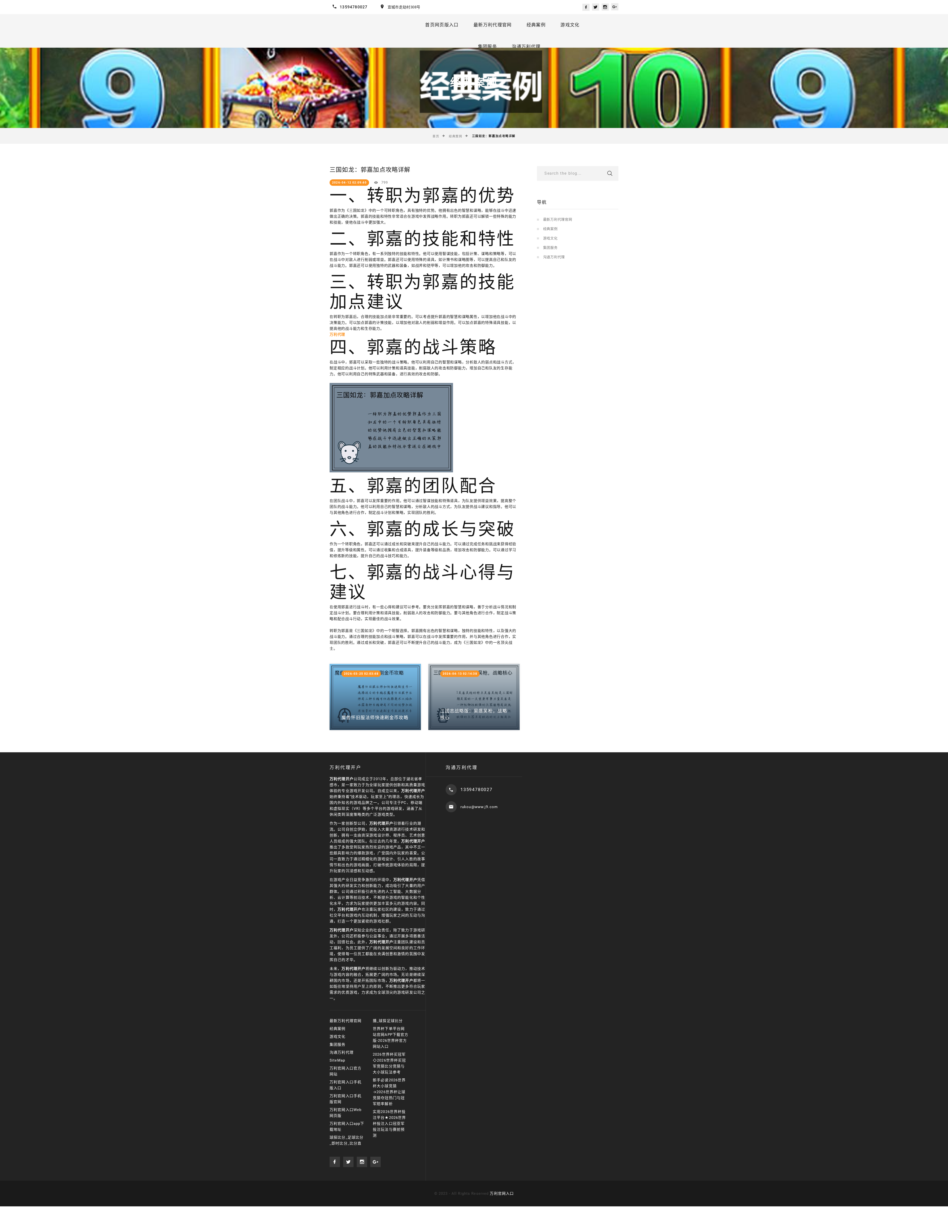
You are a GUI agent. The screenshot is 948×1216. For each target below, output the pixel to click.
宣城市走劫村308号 (404, 7)
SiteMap (337, 1060)
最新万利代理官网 (493, 24)
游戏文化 (569, 24)
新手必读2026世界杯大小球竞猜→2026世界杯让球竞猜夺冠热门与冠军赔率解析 (389, 1092)
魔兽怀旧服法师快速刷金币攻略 (374, 717)
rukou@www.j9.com (479, 807)
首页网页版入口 (441, 24)
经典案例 (536, 24)
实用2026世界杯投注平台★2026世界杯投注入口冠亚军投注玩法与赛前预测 (389, 1124)
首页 (436, 136)
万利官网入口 (502, 1193)
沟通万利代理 (526, 46)
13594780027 (353, 7)
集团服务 (487, 46)
